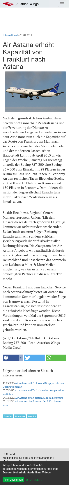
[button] (13, 358)
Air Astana (20, 416)
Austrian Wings (27, 3)
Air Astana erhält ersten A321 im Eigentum (39, 397)
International (10, 35)
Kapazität (32, 416)
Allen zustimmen (13, 479)
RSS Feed (9, 454)
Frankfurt (8, 416)
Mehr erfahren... (35, 480)
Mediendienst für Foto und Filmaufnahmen (27, 457)
